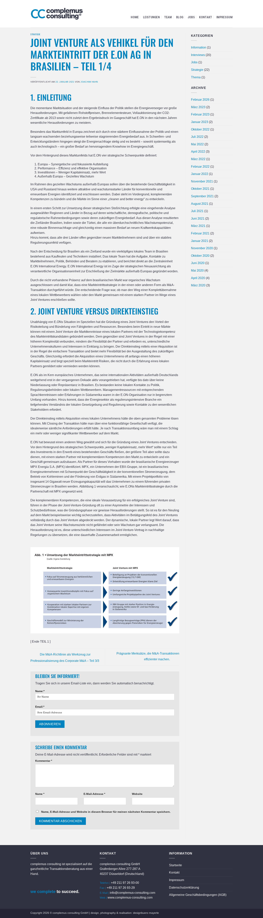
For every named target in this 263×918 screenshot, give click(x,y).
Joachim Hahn (89, 82)
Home (135, 17)
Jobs (191, 17)
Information (198, 47)
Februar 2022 (200, 166)
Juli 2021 (197, 211)
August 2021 (199, 203)
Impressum (224, 17)
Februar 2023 (200, 114)
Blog (179, 17)
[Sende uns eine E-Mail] (34, 884)
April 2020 (198, 278)
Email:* (39, 706)
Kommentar (43, 760)
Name (39, 793)
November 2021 (202, 181)
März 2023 (198, 107)
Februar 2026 (200, 99)
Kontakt (205, 17)
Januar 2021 (199, 240)
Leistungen (151, 17)
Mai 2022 (197, 144)
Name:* (39, 691)
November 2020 (202, 248)
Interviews (198, 55)
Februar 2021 (200, 233)
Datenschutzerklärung (184, 887)
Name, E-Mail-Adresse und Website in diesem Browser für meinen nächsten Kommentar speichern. (106, 811)
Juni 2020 (197, 263)
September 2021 (202, 196)
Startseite (175, 865)
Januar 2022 (199, 174)
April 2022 (198, 151)
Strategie (35, 34)
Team (168, 17)
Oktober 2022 (200, 129)
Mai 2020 (197, 270)
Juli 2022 (197, 136)
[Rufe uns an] (41, 884)
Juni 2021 (197, 218)
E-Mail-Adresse (94, 793)
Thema (196, 77)
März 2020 (198, 285)
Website (137, 793)
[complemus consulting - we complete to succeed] (56, 13)
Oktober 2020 (200, 255)
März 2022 (198, 159)
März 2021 (198, 225)
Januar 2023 (199, 122)
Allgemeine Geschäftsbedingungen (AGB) (197, 894)
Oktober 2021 (200, 188)
